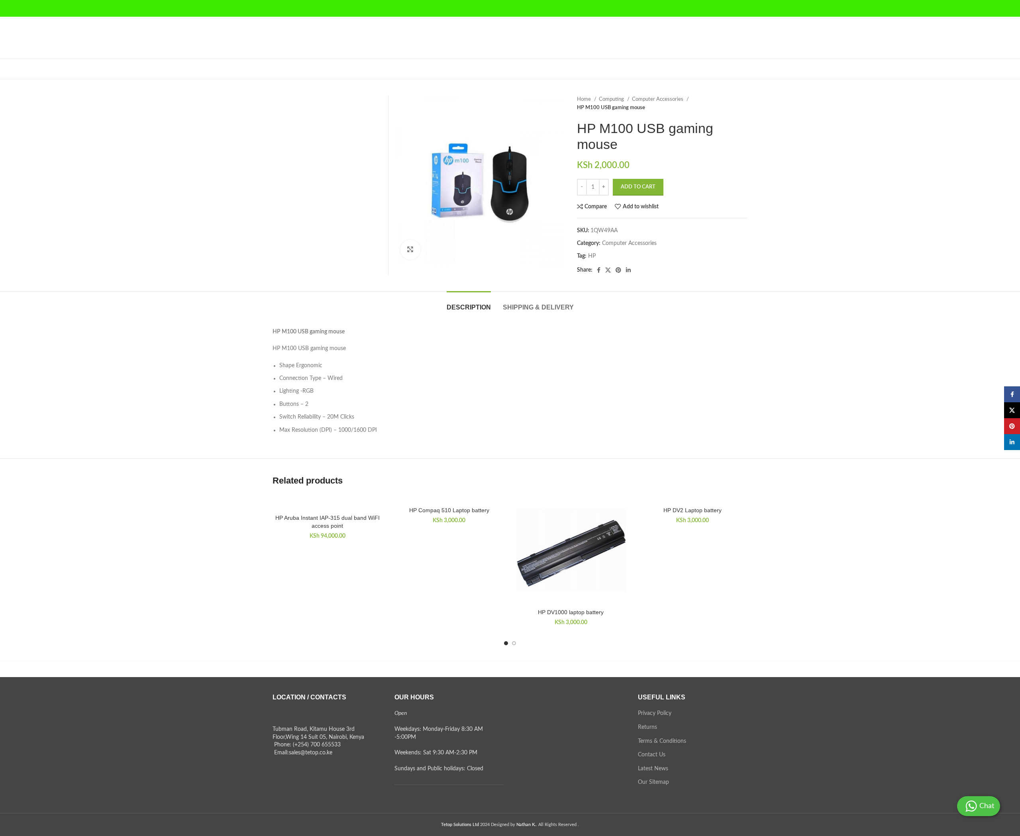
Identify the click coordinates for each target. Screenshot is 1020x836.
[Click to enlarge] (410, 250)
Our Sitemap (653, 782)
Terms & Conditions (662, 741)
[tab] (469, 303)
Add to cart (638, 187)
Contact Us (651, 755)
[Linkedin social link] (628, 270)
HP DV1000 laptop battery (571, 612)
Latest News (653, 768)
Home (584, 99)
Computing (612, 99)
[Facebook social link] (598, 270)
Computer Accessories (658, 99)
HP (592, 256)
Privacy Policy (654, 713)
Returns (647, 727)
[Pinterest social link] (618, 270)
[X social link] (608, 270)
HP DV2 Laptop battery (692, 510)
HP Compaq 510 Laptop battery (449, 510)
